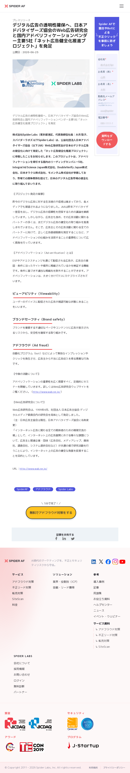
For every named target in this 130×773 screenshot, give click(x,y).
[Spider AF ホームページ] (15, 561)
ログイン (19, 680)
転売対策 (17, 593)
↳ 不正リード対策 (106, 635)
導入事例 (98, 582)
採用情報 (19, 669)
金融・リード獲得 (63, 587)
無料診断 (19, 686)
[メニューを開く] (121, 6)
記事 (96, 587)
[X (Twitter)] (101, 562)
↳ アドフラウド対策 (107, 629)
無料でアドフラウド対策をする (51, 512)
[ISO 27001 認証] (72, 724)
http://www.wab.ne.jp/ (47, 392)
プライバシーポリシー (114, 767)
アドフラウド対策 (23, 582)
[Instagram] (115, 562)
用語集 (97, 593)
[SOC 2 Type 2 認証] (87, 724)
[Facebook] (108, 562)
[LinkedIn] (94, 562)
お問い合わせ (22, 675)
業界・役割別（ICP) (65, 582)
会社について (22, 663)
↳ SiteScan (102, 647)
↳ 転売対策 (102, 641)
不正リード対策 (21, 587)
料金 (15, 605)
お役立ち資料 (101, 599)
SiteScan (18, 599)
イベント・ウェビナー (107, 616)
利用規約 (93, 767)
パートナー (20, 692)
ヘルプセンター (102, 605)
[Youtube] (122, 562)
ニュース (98, 610)
